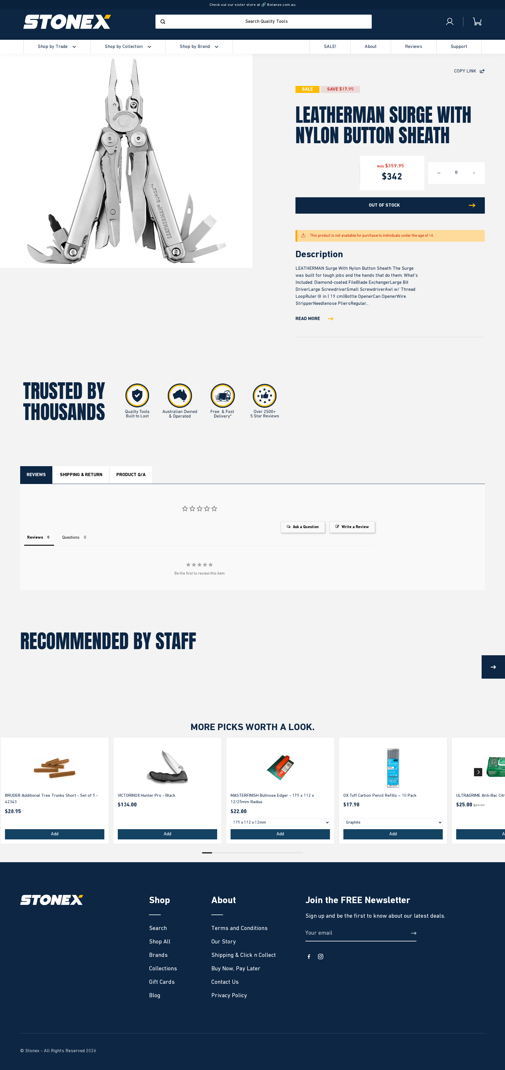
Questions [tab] (70, 537)
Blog (154, 995)
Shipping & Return (81, 475)
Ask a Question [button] (306, 527)
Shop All (159, 942)
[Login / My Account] (450, 21)
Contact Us (225, 982)
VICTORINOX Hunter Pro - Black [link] (146, 795)
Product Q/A (131, 475)
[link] (54, 768)
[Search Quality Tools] (162, 21)
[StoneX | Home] (67, 21)
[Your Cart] (473, 21)
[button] (478, 772)
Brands (158, 955)
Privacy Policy (229, 995)
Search (158, 928)
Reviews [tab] (35, 537)
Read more (307, 319)
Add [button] (54, 834)
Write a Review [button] (355, 527)
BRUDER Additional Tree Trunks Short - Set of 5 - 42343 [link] (51, 798)
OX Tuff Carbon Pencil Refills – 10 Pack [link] (379, 795)
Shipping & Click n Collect (243, 955)
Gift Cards (162, 982)
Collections (163, 969)
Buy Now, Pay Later (235, 969)
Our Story (223, 942)
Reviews (36, 475)
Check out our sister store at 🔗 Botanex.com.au (252, 5)
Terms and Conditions (239, 928)
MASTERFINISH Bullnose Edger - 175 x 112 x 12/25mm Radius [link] (272, 798)
